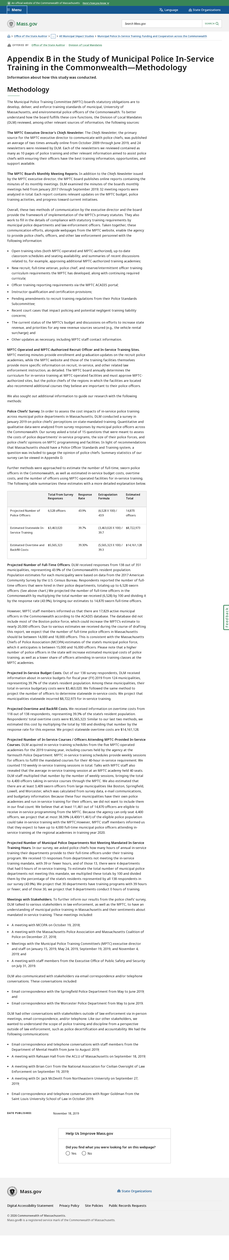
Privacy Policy (69, 1205)
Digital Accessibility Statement (30, 1205)
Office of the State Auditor (30, 36)
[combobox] (172, 24)
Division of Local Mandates (85, 45)
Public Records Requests (127, 1205)
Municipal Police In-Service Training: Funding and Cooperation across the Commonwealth (152, 36)
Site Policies (94, 1205)
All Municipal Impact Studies (76, 36)
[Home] (9, 36)
